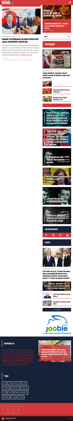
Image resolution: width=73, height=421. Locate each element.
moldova (24, 388)
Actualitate (5, 58)
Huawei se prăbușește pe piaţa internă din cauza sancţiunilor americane (20, 40)
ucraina (20, 397)
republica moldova (21, 392)
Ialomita (5, 388)
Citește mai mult (26, 55)
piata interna (14, 60)
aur (4, 383)
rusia (13, 397)
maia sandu (15, 388)
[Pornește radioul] (3, 418)
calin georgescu (14, 383)
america (4, 60)
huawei (9, 60)
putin (10, 392)
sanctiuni (20, 60)
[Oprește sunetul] (70, 418)
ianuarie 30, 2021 (6, 36)
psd (4, 392)
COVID (24, 383)
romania (5, 397)
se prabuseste (27, 60)
